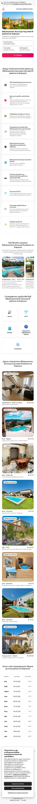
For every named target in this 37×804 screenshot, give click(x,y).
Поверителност (15, 800)
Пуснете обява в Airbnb (24, 9)
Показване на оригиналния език (21, 4)
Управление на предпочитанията (18, 793)
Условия (23, 800)
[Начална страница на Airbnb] (3, 9)
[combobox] (17, 44)
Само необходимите (18, 788)
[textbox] (9, 50)
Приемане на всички (18, 784)
